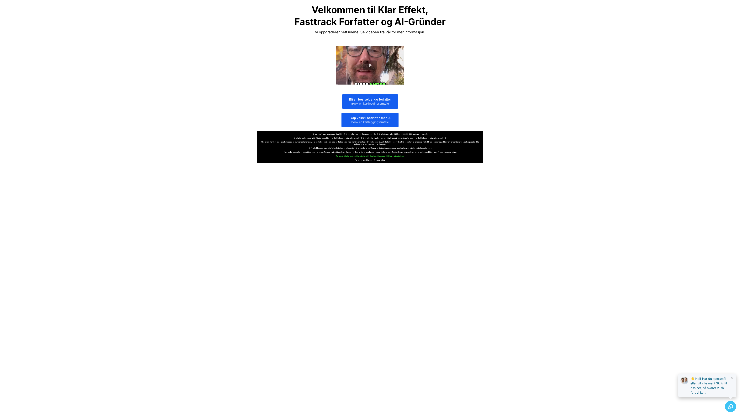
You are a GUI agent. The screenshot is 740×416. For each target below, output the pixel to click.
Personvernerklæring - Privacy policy (370, 160)
